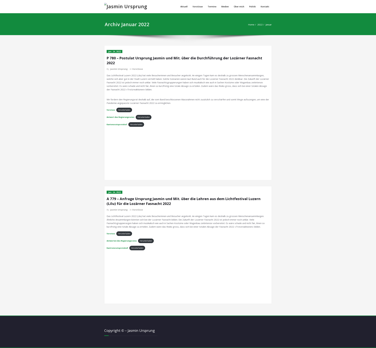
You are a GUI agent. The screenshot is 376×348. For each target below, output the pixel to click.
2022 (260, 24)
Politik (252, 6)
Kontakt (265, 6)
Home (251, 24)
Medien (225, 6)
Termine (212, 6)
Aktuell (184, 6)
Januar (269, 24)
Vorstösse (198, 6)
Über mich (239, 6)
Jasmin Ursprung (119, 69)
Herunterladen (124, 110)
